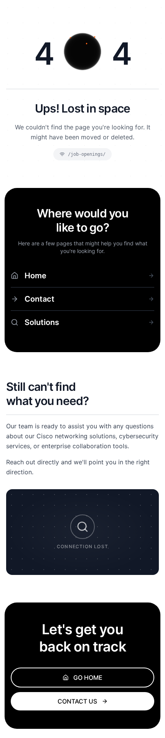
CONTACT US (77, 701)
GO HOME (87, 677)
